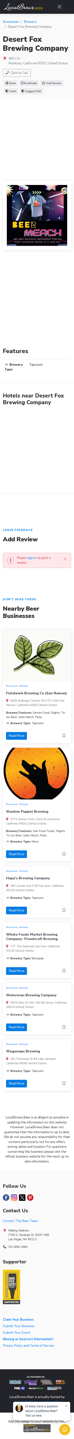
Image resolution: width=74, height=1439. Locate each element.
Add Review (53, 83)
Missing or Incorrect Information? (28, 1339)
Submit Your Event (16, 1332)
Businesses (12, 685)
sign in (31, 558)
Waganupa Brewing (23, 1051)
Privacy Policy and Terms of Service (28, 1345)
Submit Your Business (19, 1326)
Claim (12, 91)
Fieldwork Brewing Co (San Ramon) (36, 693)
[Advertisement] (37, 138)
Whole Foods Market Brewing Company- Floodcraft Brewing (32, 936)
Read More (16, 736)
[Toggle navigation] (59, 7)
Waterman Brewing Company (31, 995)
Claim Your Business (18, 1319)
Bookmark (30, 83)
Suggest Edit (32, 91)
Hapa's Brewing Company (28, 878)
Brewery (24, 685)
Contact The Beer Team (20, 1221)
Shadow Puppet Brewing (27, 811)
